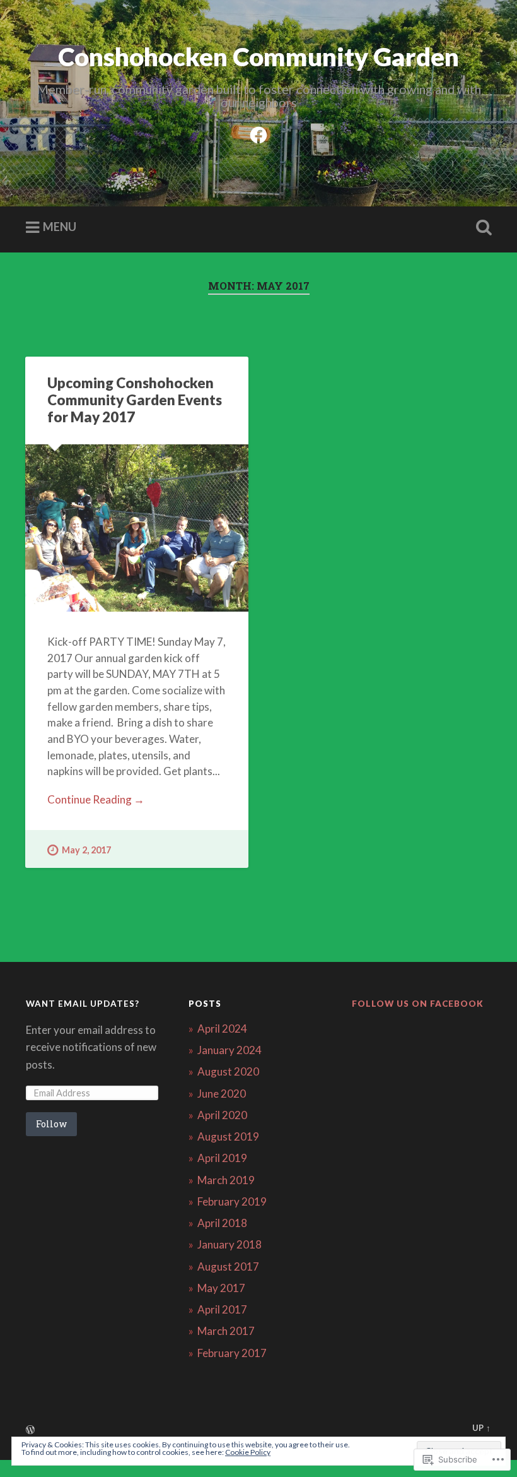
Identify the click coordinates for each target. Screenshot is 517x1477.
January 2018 (229, 1244)
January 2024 (229, 1050)
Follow (51, 1124)
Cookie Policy (247, 1452)
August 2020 (228, 1071)
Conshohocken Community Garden (258, 56)
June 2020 (221, 1093)
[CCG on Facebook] (258, 132)
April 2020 (222, 1115)
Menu (59, 227)
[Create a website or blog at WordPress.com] (30, 1430)
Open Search (481, 227)
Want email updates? (82, 1004)
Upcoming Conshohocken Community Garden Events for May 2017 (134, 399)
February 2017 (232, 1353)
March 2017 (226, 1331)
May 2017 (221, 1288)
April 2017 (222, 1309)
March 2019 (226, 1180)
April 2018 (222, 1223)
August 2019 (228, 1136)
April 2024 (222, 1028)
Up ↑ (481, 1428)
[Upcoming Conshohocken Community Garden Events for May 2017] (136, 528)
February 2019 (232, 1201)
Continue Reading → (95, 799)
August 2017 (228, 1266)
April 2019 (222, 1158)
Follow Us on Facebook (418, 1004)
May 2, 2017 (86, 850)
